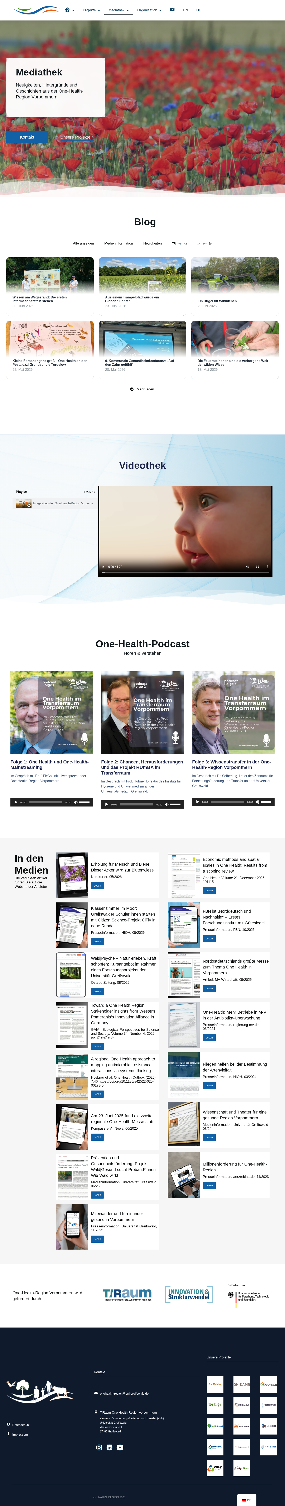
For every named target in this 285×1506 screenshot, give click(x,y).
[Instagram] (99, 1447)
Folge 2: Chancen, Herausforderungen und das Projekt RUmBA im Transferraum (142, 767)
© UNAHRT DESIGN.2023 (109, 1497)
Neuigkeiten (152, 243)
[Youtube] (120, 1447)
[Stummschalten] (76, 802)
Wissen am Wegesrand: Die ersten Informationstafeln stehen (40, 299)
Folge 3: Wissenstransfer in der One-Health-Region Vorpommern (231, 764)
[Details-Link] (17, 287)
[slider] (85, 802)
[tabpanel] (185, 531)
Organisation (147, 10)
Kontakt (27, 137)
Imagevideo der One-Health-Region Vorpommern (63, 503)
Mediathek (116, 10)
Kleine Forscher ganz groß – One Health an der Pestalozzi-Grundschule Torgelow (50, 362)
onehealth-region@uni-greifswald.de (124, 1393)
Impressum (20, 1434)
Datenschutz (21, 1425)
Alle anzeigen (83, 243)
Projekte (89, 10)
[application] (51, 802)
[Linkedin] (109, 1447)
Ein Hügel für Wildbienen (217, 301)
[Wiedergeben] (16, 802)
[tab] (55, 503)
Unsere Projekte (75, 137)
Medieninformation (118, 243)
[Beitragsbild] (50, 286)
